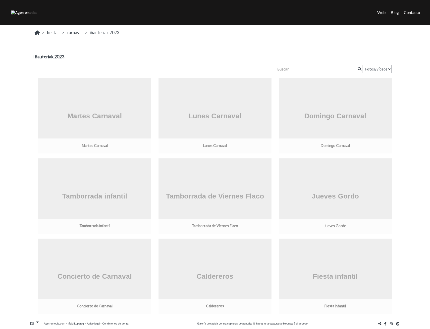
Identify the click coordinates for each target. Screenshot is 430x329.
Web (381, 12)
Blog (395, 12)
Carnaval (75, 32)
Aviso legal (93, 323)
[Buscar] (359, 69)
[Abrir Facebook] (385, 324)
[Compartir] (379, 324)
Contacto (412, 12)
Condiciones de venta (115, 323)
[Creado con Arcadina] (398, 324)
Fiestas (53, 32)
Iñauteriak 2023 (104, 32)
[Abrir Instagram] (391, 324)
